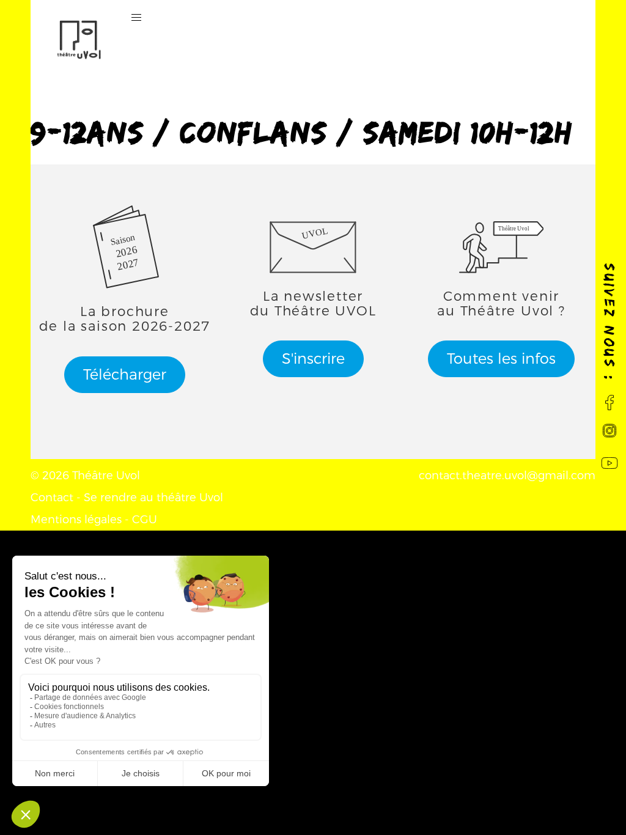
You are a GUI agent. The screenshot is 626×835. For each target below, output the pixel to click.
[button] (137, 18)
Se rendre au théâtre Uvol (153, 497)
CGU (144, 519)
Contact (52, 497)
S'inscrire (313, 359)
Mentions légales (76, 519)
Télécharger (124, 374)
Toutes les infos (501, 359)
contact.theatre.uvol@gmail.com (507, 475)
